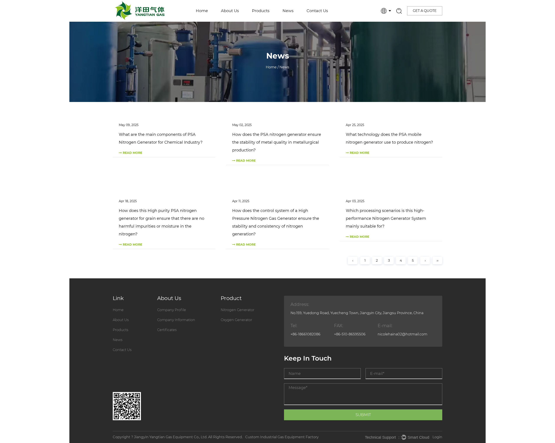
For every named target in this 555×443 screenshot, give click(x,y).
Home (202, 10)
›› (437, 260)
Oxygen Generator (270, 20)
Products (260, 10)
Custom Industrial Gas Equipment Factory (282, 437)
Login (437, 437)
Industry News (297, 20)
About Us (230, 10)
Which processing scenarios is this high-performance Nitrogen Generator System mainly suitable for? (386, 218)
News (288, 10)
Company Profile (171, 310)
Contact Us (317, 10)
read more (132, 153)
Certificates (234, 20)
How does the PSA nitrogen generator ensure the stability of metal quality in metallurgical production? (276, 142)
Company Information (176, 320)
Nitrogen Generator (237, 310)
